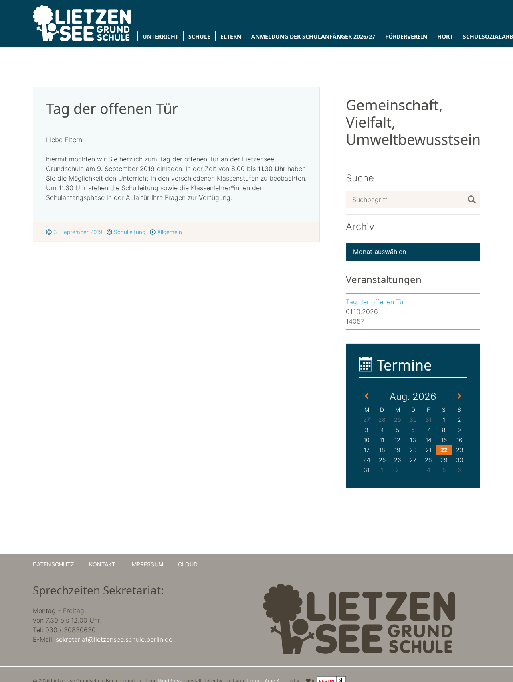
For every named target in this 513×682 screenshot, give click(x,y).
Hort (445, 36)
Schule (199, 36)
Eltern (230, 36)
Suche (360, 178)
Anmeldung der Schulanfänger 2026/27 (313, 36)
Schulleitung (128, 232)
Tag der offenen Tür (376, 302)
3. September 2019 (77, 232)
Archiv (360, 226)
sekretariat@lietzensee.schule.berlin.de (114, 639)
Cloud (188, 564)
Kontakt (102, 564)
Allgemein (169, 232)
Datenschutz (53, 564)
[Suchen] (471, 199)
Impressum (146, 564)
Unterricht (160, 36)
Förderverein (406, 36)
